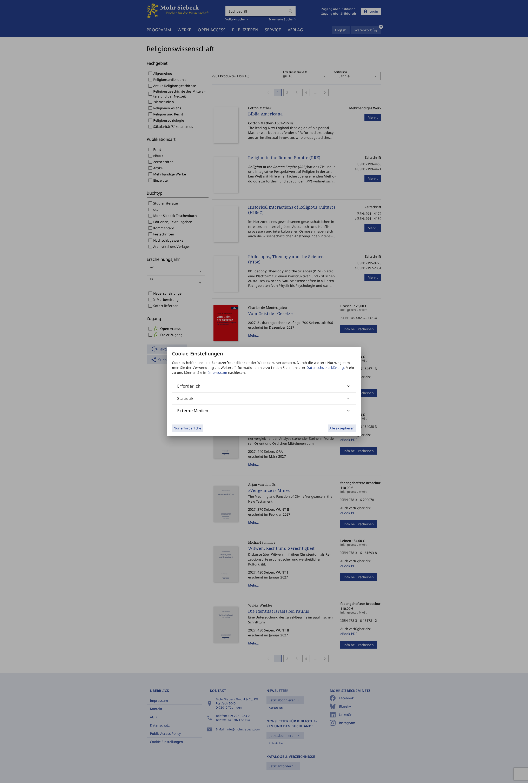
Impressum (217, 372)
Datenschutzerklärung (325, 367)
